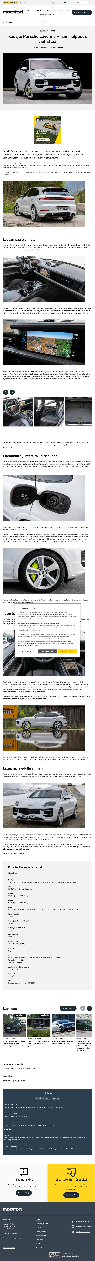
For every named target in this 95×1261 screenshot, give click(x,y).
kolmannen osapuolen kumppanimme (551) (47, 614)
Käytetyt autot (41, 1231)
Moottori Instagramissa (84, 1226)
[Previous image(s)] (5, 392)
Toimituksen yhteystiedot (12, 1238)
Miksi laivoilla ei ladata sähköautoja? (15, 1116)
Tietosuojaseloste (9, 1248)
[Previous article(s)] (82, 1008)
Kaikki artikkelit (67, 1008)
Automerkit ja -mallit (80, 12)
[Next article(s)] (89, 1008)
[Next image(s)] (12, 392)
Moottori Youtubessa (83, 1232)
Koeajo (10, 22)
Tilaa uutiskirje (24, 3)
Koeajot (38, 1227)
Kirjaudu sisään (56, 3)
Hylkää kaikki (47, 651)
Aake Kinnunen (41, 47)
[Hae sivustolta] (86, 2)
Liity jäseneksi (70, 1195)
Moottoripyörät (41, 1235)
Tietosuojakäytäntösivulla (32, 643)
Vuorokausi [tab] (40, 1098)
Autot (38, 1219)
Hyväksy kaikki (67, 651)
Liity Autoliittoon (9, 2)
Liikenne (38, 1243)
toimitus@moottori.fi (10, 1233)
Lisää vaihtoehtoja (28, 651)
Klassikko (38, 1038)
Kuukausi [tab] (55, 1098)
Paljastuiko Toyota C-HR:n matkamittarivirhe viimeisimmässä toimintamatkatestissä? (31, 1125)
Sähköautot (40, 1239)
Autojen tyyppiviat (42, 1223)
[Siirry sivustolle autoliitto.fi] (54, 1255)
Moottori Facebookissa (84, 1221)
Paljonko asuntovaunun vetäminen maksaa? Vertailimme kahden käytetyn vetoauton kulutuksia (34, 1107)
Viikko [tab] (48, 1098)
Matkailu (39, 1247)
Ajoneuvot (51, 31)
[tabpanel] (47, 1127)
